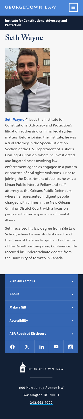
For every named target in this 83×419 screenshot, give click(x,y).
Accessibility (19, 320)
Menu (73, 7)
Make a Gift (18, 307)
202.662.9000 (41, 402)
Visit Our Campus (22, 281)
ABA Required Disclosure (28, 333)
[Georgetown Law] (30, 7)
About (14, 294)
